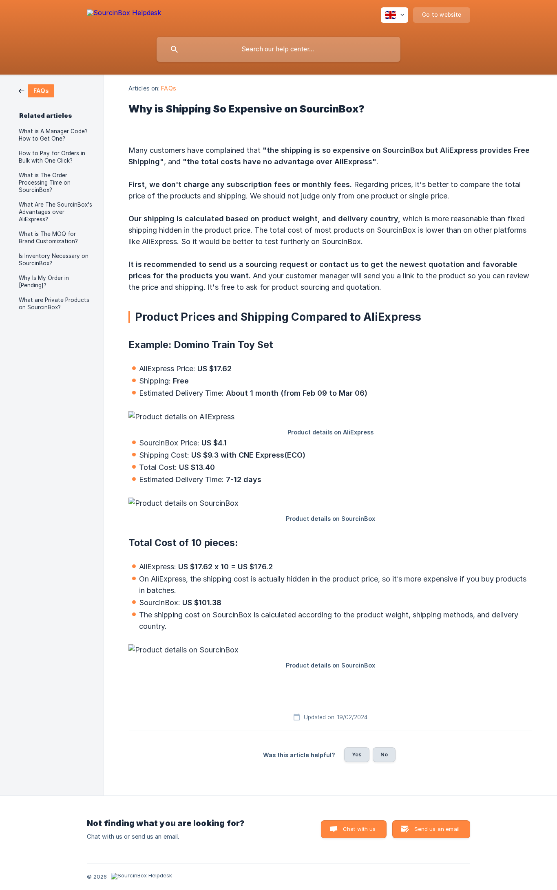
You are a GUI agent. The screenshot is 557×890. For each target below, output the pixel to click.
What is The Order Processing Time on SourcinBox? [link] (45, 182)
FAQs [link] (168, 88)
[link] (36, 90)
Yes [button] (357, 754)
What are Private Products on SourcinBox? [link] (54, 304)
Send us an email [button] (437, 829)
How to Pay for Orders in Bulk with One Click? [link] (52, 157)
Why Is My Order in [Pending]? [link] (44, 282)
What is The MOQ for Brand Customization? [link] (48, 238)
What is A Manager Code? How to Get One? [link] (53, 135)
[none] (124, 16)
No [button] (384, 754)
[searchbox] (278, 49)
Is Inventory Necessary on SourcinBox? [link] (53, 260)
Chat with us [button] (359, 829)
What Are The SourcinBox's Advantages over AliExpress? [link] (55, 211)
